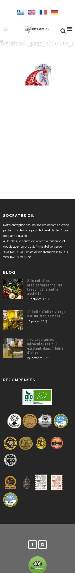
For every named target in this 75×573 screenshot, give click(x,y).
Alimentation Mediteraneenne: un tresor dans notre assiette (44, 287)
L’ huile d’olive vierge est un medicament (46, 313)
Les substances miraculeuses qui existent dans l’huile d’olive (45, 346)
